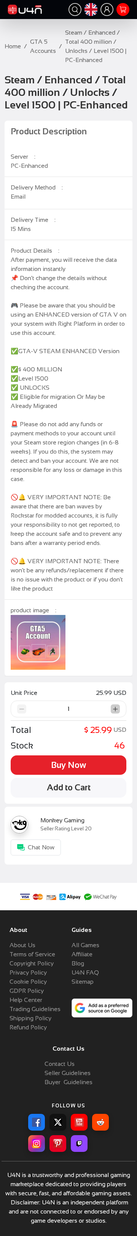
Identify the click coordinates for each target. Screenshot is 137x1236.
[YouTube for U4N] (79, 1122)
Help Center (26, 1000)
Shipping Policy (30, 1018)
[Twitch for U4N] (79, 1143)
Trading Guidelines (35, 1009)
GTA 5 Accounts (43, 46)
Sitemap (83, 981)
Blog (78, 963)
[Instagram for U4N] (36, 1143)
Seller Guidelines (68, 1073)
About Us (22, 945)
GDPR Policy (27, 991)
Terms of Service (32, 954)
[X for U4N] (57, 1122)
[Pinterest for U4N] (57, 1143)
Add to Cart (69, 787)
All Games (85, 945)
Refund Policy (28, 1027)
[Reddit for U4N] (100, 1122)
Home (13, 46)
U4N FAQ (85, 972)
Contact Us (60, 1064)
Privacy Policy (28, 972)
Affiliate (82, 954)
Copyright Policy (32, 963)
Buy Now (68, 765)
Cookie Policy (28, 981)
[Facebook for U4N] (36, 1122)
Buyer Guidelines (68, 1082)
